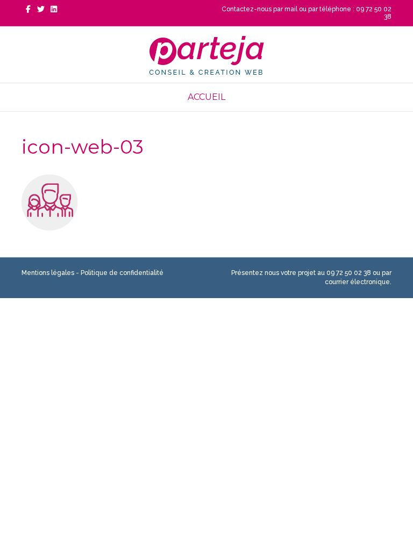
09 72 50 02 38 (348, 273)
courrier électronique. (358, 282)
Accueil (206, 97)
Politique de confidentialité (122, 273)
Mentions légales (48, 273)
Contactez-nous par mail (259, 9)
